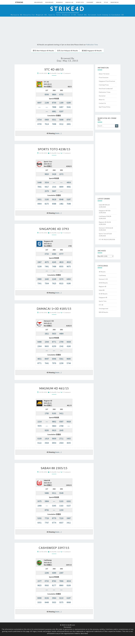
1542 (61, 346)
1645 (61, 430)
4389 (54, 573)
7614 (47, 124)
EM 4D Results (49, 2)
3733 (47, 254)
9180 (69, 283)
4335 (69, 443)
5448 (39, 182)
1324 (39, 421)
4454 (69, 182)
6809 (61, 186)
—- (39, 107)
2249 (54, 279)
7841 (39, 186)
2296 (47, 573)
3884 (47, 501)
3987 (69, 518)
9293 (47, 430)
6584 (54, 254)
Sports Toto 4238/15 (54, 149)
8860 (61, 585)
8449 (47, 602)
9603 (47, 346)
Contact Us (102, 103)
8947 (47, 358)
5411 (61, 413)
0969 (47, 119)
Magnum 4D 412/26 (105, 222)
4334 (69, 581)
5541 (69, 107)
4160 (69, 346)
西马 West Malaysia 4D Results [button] (43, 51)
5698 (61, 119)
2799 (61, 342)
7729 (47, 518)
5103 (61, 501)
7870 (39, 426)
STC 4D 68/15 (54, 69)
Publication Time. (92, 45)
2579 (47, 191)
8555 (61, 266)
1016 (54, 186)
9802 (54, 421)
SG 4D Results (103, 294)
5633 (54, 333)
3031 (39, 199)
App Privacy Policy (104, 107)
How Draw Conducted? (106, 88)
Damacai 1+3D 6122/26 (106, 228)
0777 (61, 254)
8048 (61, 199)
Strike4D (19, 2)
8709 (54, 102)
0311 (54, 493)
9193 (54, 413)
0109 (39, 438)
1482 (61, 203)
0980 (39, 279)
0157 (69, 505)
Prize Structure (103, 77)
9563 (47, 585)
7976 (54, 363)
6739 (39, 124)
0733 (47, 581)
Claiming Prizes (104, 85)
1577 (39, 581)
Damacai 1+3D (69, 2)
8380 (39, 598)
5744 (69, 363)
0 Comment (66, 73)
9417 (47, 186)
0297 (61, 111)
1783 (47, 413)
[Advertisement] (67, 30)
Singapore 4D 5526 (104, 210)
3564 (47, 443)
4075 (47, 262)
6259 (54, 346)
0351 (39, 522)
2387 (61, 573)
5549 (61, 493)
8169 (69, 585)
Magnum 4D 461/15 (54, 388)
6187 (69, 598)
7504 (47, 283)
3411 (69, 522)
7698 (54, 124)
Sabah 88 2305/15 (54, 468)
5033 (54, 602)
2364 (39, 346)
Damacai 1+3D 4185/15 (54, 308)
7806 (61, 581)
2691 (69, 124)
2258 (61, 363)
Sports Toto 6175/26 (105, 234)
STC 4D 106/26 (103, 239)
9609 (54, 438)
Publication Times (104, 92)
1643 (47, 279)
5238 (39, 266)
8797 (69, 119)
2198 (47, 102)
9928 (69, 421)
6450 (69, 279)
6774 (54, 522)
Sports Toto (80, 2)
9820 (47, 174)
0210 (61, 598)
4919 (69, 262)
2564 (61, 443)
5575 (61, 602)
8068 (69, 602)
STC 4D (106, 2)
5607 (54, 191)
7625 (54, 283)
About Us (102, 99)
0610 (54, 430)
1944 (47, 342)
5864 (54, 426)
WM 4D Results (38, 2)
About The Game (104, 74)
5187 (69, 199)
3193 (47, 199)
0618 (54, 199)
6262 (69, 501)
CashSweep (90, 2)
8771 (54, 342)
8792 (47, 510)
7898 (54, 107)
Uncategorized (103, 308)
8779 (54, 518)
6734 (39, 119)
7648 (69, 203)
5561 (61, 358)
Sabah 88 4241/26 (104, 205)
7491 (47, 266)
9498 (39, 342)
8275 (47, 203)
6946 (54, 358)
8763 (54, 581)
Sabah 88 (98, 2)
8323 (61, 283)
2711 (61, 438)
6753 (61, 94)
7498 (54, 266)
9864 (54, 94)
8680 (69, 358)
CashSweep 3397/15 (54, 547)
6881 (54, 111)
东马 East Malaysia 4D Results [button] (67, 51)
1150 (61, 510)
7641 (47, 363)
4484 (61, 333)
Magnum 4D (59, 2)
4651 (39, 358)
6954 (54, 443)
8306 (47, 94)
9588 (54, 203)
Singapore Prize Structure (107, 81)
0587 (61, 421)
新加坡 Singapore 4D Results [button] (92, 51)
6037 (61, 522)
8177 (54, 585)
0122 (39, 443)
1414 (47, 438)
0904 (39, 203)
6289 (69, 102)
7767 (47, 522)
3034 (47, 182)
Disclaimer (102, 96)
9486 (47, 493)
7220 (61, 518)
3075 (39, 501)
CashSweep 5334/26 (105, 216)
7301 (39, 283)
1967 (39, 262)
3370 (61, 279)
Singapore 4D (114, 2)
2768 (61, 426)
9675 (69, 266)
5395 (54, 505)
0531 (54, 119)
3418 (54, 174)
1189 (61, 102)
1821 (47, 333)
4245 (54, 262)
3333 (39, 602)
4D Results (102, 272)
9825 (39, 585)
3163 (61, 505)
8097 (39, 102)
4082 (69, 186)
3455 (69, 438)
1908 (39, 505)
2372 (61, 174)
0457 (61, 107)
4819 (61, 262)
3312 (61, 124)
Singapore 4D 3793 (54, 228)
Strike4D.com (55, 73)
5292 (39, 518)
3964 (54, 598)
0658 (69, 342)
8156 (47, 598)
